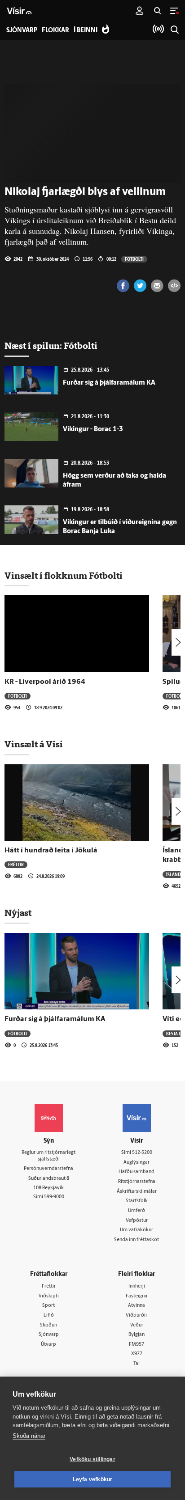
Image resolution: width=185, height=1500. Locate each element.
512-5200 (142, 1152)
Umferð (136, 1210)
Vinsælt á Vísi (33, 744)
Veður (136, 1325)
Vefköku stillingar (92, 1459)
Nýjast (17, 912)
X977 (136, 1354)
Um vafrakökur (136, 1230)
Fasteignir (137, 1296)
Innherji (136, 1286)
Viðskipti (49, 1296)
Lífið (49, 1315)
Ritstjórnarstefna (136, 1181)
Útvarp (48, 1344)
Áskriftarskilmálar (137, 1191)
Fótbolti (134, 259)
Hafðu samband (136, 1171)
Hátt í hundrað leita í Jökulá (50, 850)
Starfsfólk (137, 1201)
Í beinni (85, 30)
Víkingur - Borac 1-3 (93, 429)
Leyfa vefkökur (93, 1479)
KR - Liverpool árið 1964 (44, 682)
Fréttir (16, 864)
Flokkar (55, 30)
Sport (48, 1305)
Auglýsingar (136, 1162)
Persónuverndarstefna (48, 1168)
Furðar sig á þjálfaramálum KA (109, 383)
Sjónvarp (49, 1334)
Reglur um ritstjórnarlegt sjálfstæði (48, 1156)
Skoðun (48, 1325)
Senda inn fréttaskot (136, 1239)
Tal (136, 1363)
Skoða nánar (29, 1435)
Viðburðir (136, 1315)
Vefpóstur (137, 1220)
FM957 (136, 1344)
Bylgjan (136, 1334)
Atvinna (136, 1305)
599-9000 (54, 1197)
